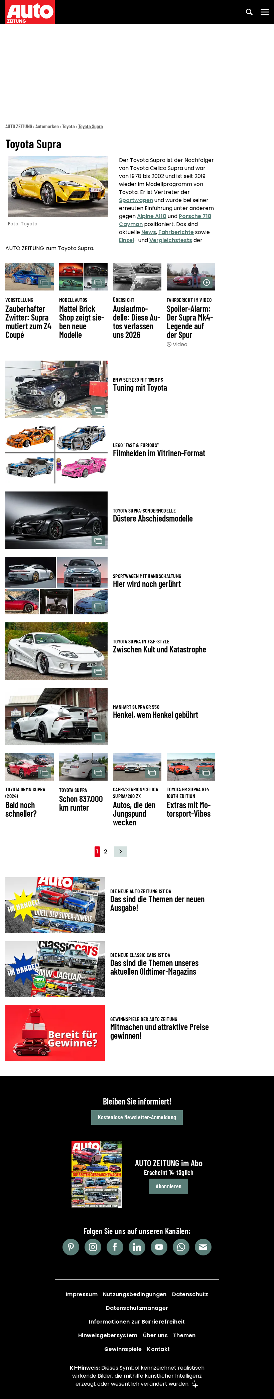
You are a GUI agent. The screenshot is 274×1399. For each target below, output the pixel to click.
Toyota (68, 126)
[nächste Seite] (120, 851)
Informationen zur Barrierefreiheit (137, 1322)
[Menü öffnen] (265, 12)
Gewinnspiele (123, 1349)
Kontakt (158, 1349)
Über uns (155, 1335)
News (148, 232)
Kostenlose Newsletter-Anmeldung (137, 1117)
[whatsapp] (181, 1247)
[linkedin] (137, 1247)
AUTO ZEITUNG (18, 126)
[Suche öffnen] (249, 12)
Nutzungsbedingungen (135, 1294)
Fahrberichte (176, 232)
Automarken (47, 126)
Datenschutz (190, 1294)
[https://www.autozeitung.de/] (30, 12)
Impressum (82, 1294)
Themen (184, 1335)
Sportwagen (136, 200)
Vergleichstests (170, 240)
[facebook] (115, 1247)
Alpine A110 (151, 216)
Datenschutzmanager (137, 1308)
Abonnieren (168, 1186)
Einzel (126, 240)
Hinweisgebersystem (107, 1335)
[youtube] (159, 1247)
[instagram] (93, 1247)
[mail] (203, 1247)
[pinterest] (70, 1247)
